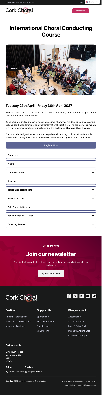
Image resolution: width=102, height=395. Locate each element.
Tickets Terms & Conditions (72, 381)
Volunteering (43, 331)
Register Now (51, 145)
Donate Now (43, 326)
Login (81, 2)
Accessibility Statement (87, 385)
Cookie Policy (69, 385)
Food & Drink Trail (77, 326)
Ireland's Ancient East (79, 331)
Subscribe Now (52, 273)
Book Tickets (80, 11)
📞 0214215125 (30, 2)
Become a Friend (45, 321)
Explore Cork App (76, 335)
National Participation (16, 316)
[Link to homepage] (19, 10)
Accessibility (74, 316)
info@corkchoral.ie (19, 2)
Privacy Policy (91, 381)
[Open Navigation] (94, 11)
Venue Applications (15, 326)
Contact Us (9, 2)
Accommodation (76, 321)
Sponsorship (43, 316)
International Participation (18, 321)
